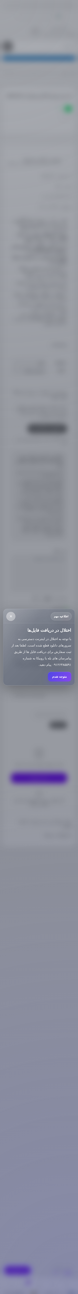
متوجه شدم (59, 676)
